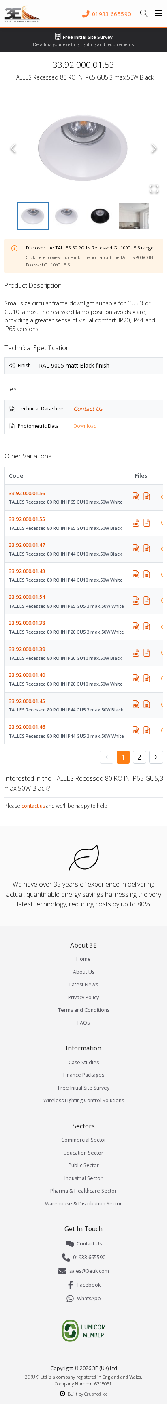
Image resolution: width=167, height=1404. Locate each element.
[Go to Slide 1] (33, 216)
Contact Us (88, 408)
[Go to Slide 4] (134, 216)
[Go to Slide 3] (100, 216)
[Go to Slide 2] (66, 216)
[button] (83, 148)
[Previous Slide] (13, 148)
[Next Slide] (154, 148)
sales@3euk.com (89, 1271)
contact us (33, 805)
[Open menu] (159, 13)
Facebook (89, 1284)
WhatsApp (89, 1298)
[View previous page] (106, 757)
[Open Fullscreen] (154, 188)
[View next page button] (156, 757)
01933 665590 (89, 1257)
